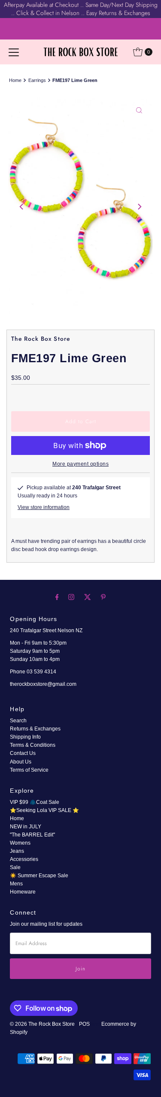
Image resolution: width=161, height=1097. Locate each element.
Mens (16, 884)
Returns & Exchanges (35, 729)
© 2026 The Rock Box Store (43, 1024)
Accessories (24, 859)
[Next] (139, 206)
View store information (44, 507)
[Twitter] (87, 597)
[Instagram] (71, 597)
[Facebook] (57, 597)
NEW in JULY (25, 827)
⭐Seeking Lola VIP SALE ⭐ (44, 810)
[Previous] (21, 206)
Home (15, 80)
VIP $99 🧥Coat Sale (34, 802)
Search (18, 721)
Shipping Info (25, 737)
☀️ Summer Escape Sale (39, 876)
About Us (20, 762)
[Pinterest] (103, 597)
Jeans (17, 851)
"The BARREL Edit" (32, 835)
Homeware (23, 892)
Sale (15, 867)
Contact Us (23, 753)
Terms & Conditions (32, 745)
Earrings (37, 80)
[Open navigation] (13, 52)
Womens (20, 843)
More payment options (80, 464)
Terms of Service (29, 770)
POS (84, 1024)
